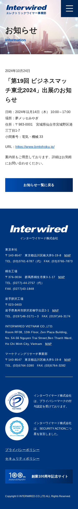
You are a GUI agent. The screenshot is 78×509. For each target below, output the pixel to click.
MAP (67, 255)
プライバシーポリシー (22, 450)
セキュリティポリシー (22, 458)
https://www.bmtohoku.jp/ (34, 147)
